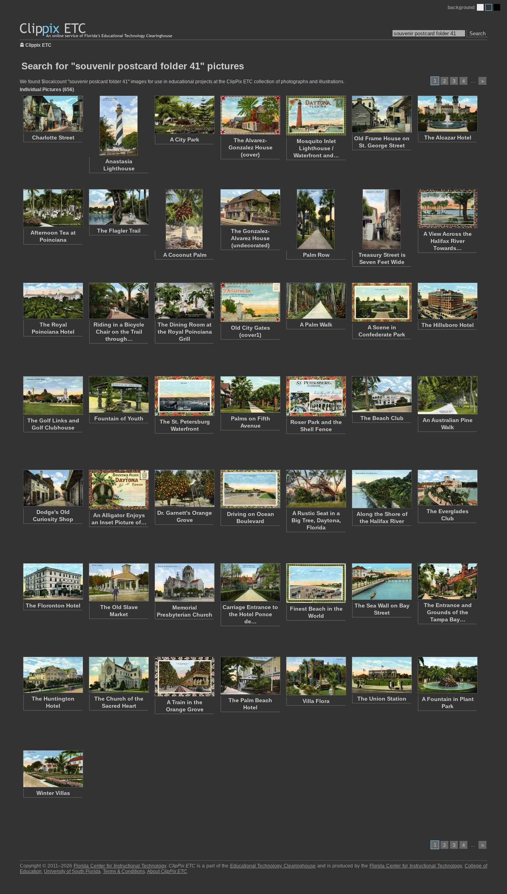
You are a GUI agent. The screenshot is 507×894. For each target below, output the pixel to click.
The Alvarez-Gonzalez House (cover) (251, 147)
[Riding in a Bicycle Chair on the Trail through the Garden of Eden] (118, 301)
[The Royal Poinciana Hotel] (52, 301)
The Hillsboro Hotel (447, 325)
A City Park (184, 139)
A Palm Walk (316, 324)
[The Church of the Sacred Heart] (118, 675)
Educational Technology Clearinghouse (273, 866)
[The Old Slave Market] (118, 582)
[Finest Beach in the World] (315, 583)
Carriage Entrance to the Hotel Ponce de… (250, 614)
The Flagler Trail (119, 230)
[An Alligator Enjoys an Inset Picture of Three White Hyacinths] (118, 490)
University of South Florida (72, 871)
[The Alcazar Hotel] (447, 114)
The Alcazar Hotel (447, 137)
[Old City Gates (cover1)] (250, 302)
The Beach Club (382, 418)
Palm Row (316, 255)
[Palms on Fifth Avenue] (250, 394)
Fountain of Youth (118, 418)
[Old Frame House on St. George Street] (381, 114)
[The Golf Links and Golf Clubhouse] (52, 395)
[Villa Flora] (315, 676)
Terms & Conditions (124, 871)
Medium (488, 7)
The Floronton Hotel (53, 605)
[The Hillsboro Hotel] (447, 301)
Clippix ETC (38, 44)
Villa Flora (316, 701)
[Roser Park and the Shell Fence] (315, 396)
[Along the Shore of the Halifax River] (381, 489)
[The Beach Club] (381, 394)
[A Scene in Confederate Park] (381, 302)
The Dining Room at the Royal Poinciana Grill (185, 331)
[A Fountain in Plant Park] (447, 675)
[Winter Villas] (52, 768)
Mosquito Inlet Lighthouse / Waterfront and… (316, 148)
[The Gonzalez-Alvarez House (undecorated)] (250, 207)
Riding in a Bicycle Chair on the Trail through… (118, 331)
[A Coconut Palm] (184, 219)
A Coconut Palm (184, 255)
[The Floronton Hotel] (52, 581)
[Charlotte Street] (52, 114)
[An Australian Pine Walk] (447, 395)
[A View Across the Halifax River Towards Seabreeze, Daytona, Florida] (447, 208)
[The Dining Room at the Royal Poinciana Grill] (184, 301)
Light (480, 7)
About (167, 871)
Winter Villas (53, 793)
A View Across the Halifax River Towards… (447, 241)
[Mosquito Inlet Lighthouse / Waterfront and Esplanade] (315, 116)
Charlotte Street (53, 137)
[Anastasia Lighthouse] (118, 126)
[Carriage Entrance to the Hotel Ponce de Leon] (250, 582)
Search (477, 33)
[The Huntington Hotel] (52, 675)
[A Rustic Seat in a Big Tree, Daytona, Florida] (315, 489)
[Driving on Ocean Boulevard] (250, 489)
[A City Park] (184, 115)
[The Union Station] (381, 675)
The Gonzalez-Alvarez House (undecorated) (250, 238)
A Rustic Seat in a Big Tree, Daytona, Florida (316, 520)
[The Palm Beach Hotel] (250, 676)
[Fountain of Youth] (118, 394)
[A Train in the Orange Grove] (184, 677)
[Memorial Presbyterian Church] (184, 582)
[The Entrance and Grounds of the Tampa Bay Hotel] (447, 581)
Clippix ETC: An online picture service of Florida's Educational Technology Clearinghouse (96, 30)
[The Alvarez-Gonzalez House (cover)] (250, 115)
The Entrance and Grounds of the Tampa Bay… (448, 612)
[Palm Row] (315, 219)
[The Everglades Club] (447, 488)
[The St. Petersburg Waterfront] (184, 396)
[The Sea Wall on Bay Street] (381, 581)
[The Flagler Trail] (118, 207)
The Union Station (381, 698)
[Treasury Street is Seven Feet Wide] (381, 219)
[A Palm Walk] (315, 301)
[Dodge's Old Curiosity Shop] (52, 488)
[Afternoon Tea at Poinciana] (52, 208)
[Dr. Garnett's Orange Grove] (184, 488)
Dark (497, 7)
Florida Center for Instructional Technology (120, 866)
